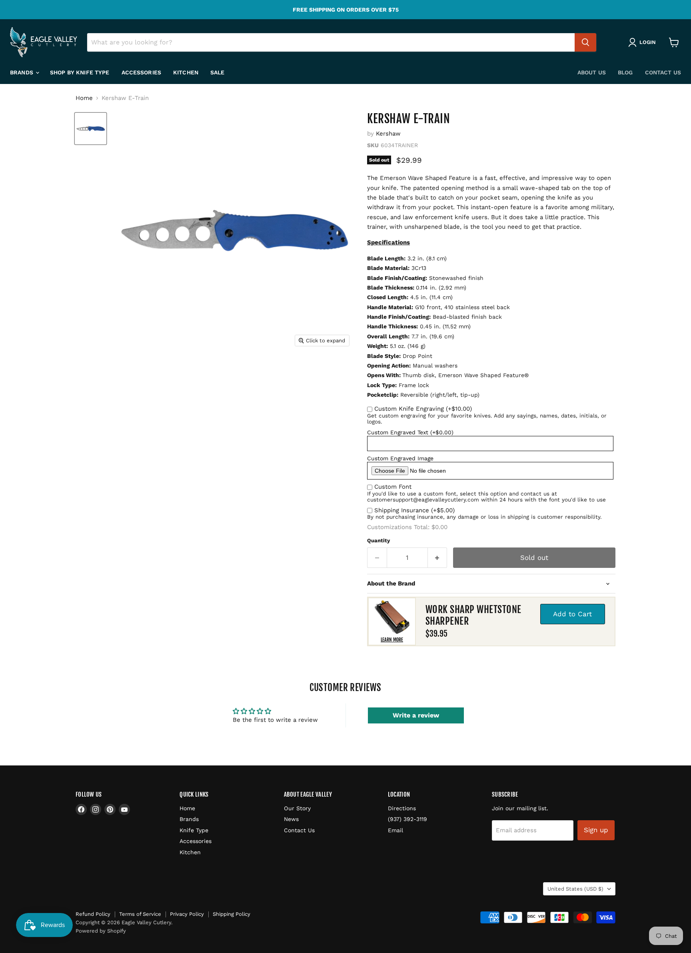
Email (395, 830)
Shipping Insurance (414, 510)
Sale (217, 72)
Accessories (142, 72)
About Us (591, 72)
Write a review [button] (416, 715)
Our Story (297, 808)
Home (84, 98)
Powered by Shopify (101, 931)
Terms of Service (140, 914)
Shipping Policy (231, 914)
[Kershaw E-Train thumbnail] (90, 128)
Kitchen (185, 72)
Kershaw (388, 133)
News (291, 819)
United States (575, 889)
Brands (22, 72)
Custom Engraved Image (400, 458)
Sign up (596, 830)
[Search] (585, 42)
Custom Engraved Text (410, 432)
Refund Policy (93, 914)
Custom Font (392, 486)
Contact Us (663, 72)
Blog (625, 72)
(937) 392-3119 (407, 819)
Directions (402, 808)
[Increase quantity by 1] (437, 557)
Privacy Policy (187, 914)
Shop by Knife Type (80, 72)
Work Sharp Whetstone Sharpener (473, 615)
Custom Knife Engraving (423, 408)
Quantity (378, 540)
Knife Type (194, 830)
